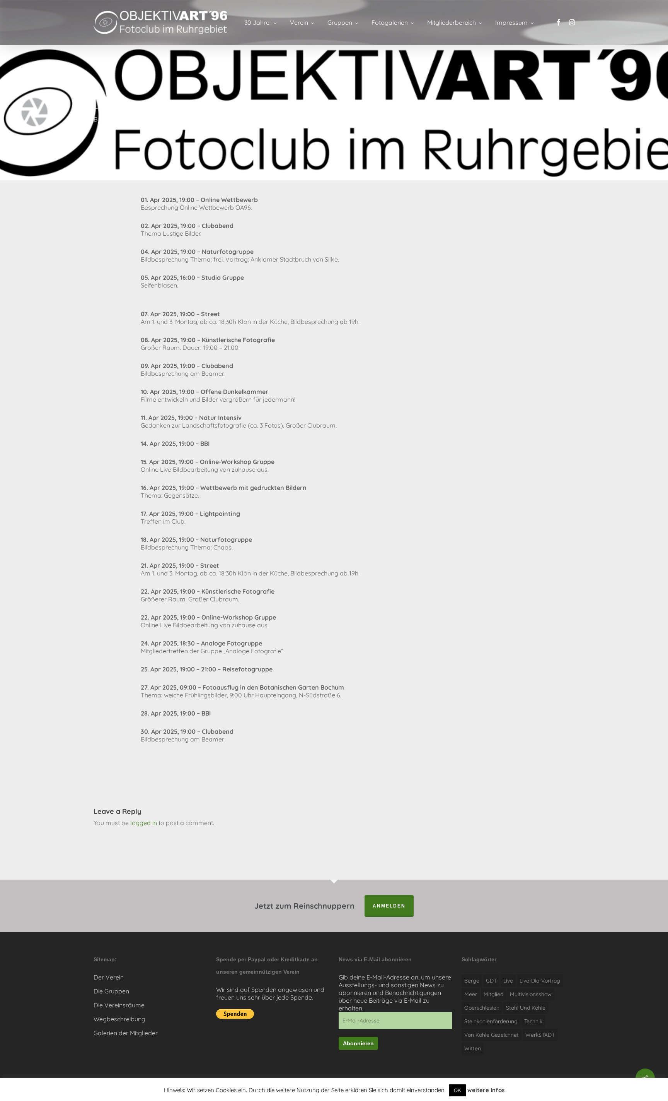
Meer (470, 994)
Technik (533, 1021)
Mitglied (493, 994)
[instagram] (572, 22)
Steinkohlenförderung (491, 1021)
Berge (471, 980)
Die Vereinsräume (119, 1005)
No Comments (544, 116)
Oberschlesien (481, 1007)
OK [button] (457, 1090)
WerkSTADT (540, 1034)
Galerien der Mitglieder (126, 1033)
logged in (143, 823)
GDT (491, 980)
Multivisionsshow (531, 994)
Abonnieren (358, 1043)
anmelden (389, 906)
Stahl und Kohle (525, 1007)
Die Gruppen (111, 991)
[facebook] (558, 22)
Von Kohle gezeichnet (491, 1034)
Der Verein (109, 977)
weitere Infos (485, 1090)
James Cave (120, 119)
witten (472, 1048)
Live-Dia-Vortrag (540, 980)
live (508, 980)
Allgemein (222, 119)
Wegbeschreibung (119, 1019)
